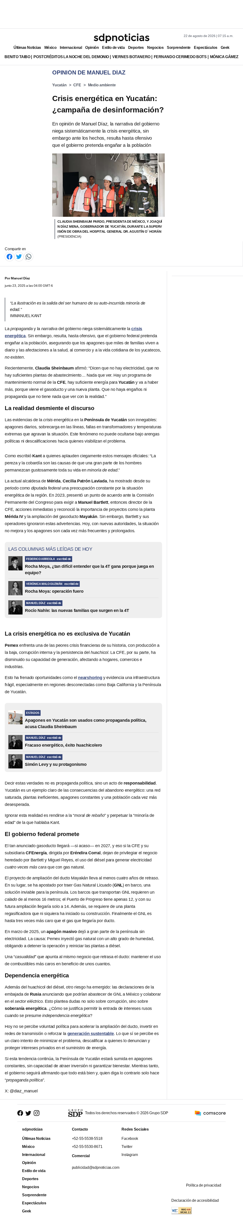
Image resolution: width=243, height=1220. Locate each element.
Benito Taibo (17, 57)
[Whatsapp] (28, 256)
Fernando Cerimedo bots (180, 57)
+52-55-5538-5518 (87, 1139)
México (50, 48)
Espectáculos (205, 48)
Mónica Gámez (224, 57)
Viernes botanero (131, 57)
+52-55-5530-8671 (87, 1147)
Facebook (130, 1139)
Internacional (71, 48)
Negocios (155, 48)
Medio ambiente (102, 85)
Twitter (127, 1147)
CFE (77, 85)
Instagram (130, 1155)
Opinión (92, 48)
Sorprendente (179, 48)
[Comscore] (210, 1113)
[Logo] (121, 38)
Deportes (136, 48)
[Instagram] (36, 1113)
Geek (225, 48)
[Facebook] (9, 256)
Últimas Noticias (27, 48)
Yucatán (59, 85)
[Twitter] (19, 256)
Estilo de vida (113, 48)
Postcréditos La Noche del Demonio (71, 57)
